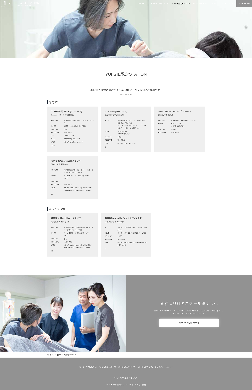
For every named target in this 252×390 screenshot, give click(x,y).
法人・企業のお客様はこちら (126, 378)
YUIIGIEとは (142, 3)
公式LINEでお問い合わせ (189, 323)
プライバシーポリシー (164, 367)
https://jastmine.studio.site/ (126, 143)
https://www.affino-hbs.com (73, 142)
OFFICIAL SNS (244, 3)
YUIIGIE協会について (160, 3)
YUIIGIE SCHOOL (200, 3)
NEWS (213, 3)
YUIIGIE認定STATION (181, 3)
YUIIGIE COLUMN (227, 3)
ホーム (81, 367)
